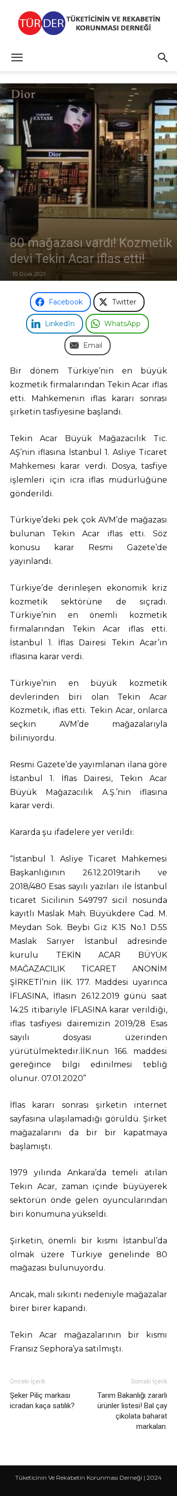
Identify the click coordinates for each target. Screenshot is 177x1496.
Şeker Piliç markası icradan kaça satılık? (42, 1400)
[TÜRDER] (88, 22)
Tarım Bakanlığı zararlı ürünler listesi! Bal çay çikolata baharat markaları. (132, 1411)
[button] (16, 57)
